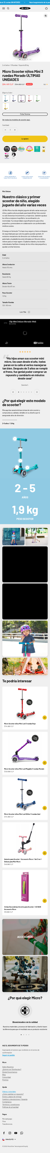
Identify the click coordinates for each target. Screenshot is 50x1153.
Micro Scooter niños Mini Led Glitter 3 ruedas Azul (22, 814)
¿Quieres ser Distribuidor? (11, 1069)
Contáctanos (7, 1102)
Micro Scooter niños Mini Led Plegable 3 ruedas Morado (24, 769)
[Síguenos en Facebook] (3, 1133)
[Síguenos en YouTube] (15, 1133)
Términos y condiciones (11, 1105)
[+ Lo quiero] (45, 717)
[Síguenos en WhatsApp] (21, 1133)
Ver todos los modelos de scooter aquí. (16, 120)
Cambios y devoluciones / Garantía (14, 1099)
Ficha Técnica (25, 114)
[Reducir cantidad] (5, 130)
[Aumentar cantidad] (15, 130)
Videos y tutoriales (9, 1092)
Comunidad (6, 1077)
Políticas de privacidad (10, 1107)
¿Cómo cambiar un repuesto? (13, 1094)
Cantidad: (5, 125)
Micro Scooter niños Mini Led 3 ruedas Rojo (20, 724)
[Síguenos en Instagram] (9, 1133)
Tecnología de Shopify (21, 1146)
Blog (4, 1075)
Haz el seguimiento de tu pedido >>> (35, 2)
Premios (5, 1080)
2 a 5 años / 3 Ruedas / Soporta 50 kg (15, 65)
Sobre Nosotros (8, 1067)
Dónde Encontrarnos (9, 1072)
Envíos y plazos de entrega (11, 1097)
